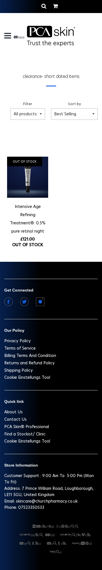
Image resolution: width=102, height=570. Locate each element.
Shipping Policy (18, 370)
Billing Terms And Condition (30, 355)
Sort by (74, 103)
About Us (13, 412)
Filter (27, 103)
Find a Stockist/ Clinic (25, 434)
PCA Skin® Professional (26, 426)
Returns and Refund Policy (29, 363)
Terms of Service (20, 348)
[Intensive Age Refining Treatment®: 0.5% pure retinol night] (27, 178)
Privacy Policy (17, 341)
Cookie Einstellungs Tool (27, 377)
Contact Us (15, 419)
